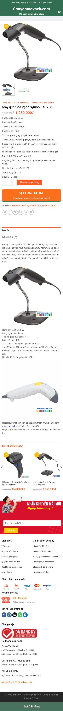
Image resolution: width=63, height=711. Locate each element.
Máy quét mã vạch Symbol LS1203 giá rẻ (44, 483)
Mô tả (6, 230)
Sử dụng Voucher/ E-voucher (45, 556)
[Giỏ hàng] (59, 11)
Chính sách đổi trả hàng (43, 567)
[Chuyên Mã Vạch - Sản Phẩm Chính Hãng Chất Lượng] (31, 11)
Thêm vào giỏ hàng (29, 182)
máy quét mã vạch (11, 426)
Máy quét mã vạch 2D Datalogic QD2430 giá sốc (15, 483)
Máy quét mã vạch (21, 102)
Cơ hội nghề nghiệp (9, 556)
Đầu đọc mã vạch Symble (43, 102)
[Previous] (7, 52)
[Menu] (4, 11)
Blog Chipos (6, 572)
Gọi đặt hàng (32, 706)
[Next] (56, 52)
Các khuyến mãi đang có (11, 567)
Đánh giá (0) (9, 237)
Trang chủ (6, 102)
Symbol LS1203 (49, 205)
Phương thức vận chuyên (43, 561)
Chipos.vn (26, 695)
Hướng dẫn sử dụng (41, 572)
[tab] (31, 230)
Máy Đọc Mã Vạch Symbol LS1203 (25, 205)
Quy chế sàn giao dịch (10, 561)
